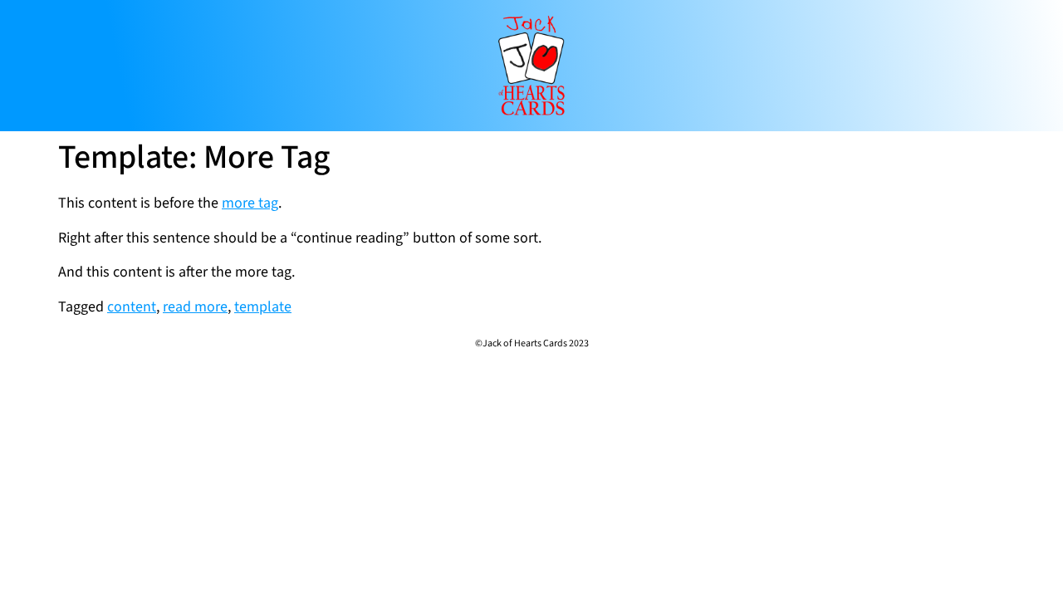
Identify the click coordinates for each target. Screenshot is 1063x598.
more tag (250, 203)
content (131, 307)
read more (195, 307)
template (262, 307)
